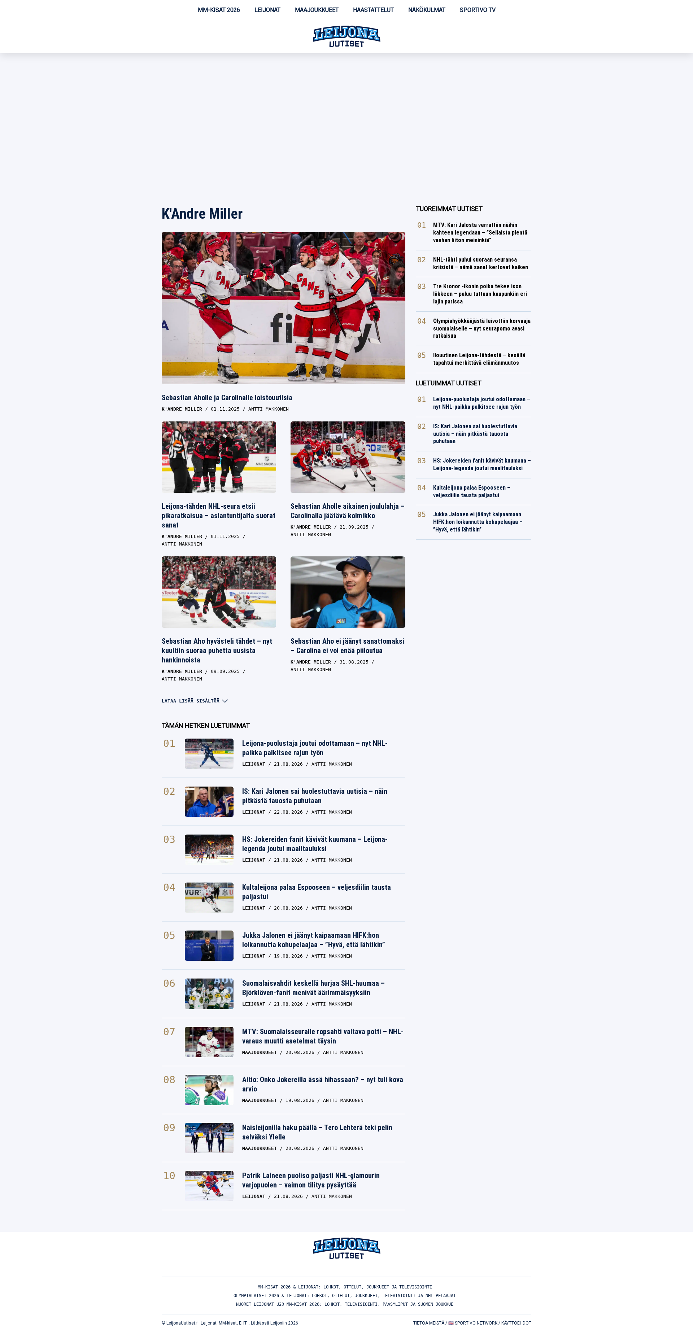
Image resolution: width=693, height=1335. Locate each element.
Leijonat (267, 9)
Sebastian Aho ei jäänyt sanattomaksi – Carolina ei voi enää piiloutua (347, 646)
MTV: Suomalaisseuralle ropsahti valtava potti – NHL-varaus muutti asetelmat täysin (323, 1036)
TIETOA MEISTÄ (428, 1323)
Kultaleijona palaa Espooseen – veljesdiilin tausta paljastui (316, 892)
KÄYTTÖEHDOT (516, 1323)
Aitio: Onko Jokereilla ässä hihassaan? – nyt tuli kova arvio (322, 1084)
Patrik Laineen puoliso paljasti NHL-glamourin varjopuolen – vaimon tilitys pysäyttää (311, 1180)
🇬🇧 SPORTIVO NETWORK (472, 1323)
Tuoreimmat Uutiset (449, 209)
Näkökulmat (426, 9)
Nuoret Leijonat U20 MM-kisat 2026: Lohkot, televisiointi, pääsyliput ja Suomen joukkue (344, 1304)
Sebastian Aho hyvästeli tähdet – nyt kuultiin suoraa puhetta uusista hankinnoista (217, 650)
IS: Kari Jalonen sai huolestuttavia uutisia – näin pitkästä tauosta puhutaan (314, 796)
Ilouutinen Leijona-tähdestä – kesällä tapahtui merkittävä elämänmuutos (479, 359)
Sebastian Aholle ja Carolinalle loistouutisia (227, 397)
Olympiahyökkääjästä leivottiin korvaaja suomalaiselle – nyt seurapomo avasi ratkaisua (482, 329)
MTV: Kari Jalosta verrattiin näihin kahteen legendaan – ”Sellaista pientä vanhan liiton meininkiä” (480, 233)
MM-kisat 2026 (219, 9)
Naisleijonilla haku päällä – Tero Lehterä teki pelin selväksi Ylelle (317, 1132)
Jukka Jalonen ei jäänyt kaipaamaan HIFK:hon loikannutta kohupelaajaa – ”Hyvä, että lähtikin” (313, 940)
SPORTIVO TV (478, 9)
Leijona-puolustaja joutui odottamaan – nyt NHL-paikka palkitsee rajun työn (315, 748)
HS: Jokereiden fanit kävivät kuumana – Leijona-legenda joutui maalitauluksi (315, 844)
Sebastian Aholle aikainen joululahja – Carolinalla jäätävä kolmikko (348, 511)
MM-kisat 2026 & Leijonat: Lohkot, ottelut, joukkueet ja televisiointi (345, 1287)
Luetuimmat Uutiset (448, 383)
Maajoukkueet (317, 9)
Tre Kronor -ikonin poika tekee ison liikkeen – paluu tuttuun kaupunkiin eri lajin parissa (480, 294)
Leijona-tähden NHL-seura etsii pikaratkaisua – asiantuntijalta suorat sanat (218, 515)
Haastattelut (373, 9)
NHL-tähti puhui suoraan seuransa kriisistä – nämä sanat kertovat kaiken (480, 263)
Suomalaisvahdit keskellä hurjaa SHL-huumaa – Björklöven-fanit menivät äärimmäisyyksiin (313, 988)
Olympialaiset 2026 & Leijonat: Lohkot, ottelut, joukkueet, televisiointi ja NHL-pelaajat (345, 1295)
